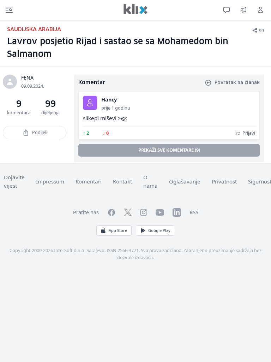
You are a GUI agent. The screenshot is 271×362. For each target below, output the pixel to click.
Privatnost (224, 181)
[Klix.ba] (135, 9)
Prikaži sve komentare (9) (169, 150)
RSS (193, 212)
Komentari (89, 181)
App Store (118, 230)
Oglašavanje (184, 181)
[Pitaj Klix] (226, 10)
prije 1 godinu (115, 108)
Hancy (109, 99)
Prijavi (248, 133)
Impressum (50, 181)
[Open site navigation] (9, 10)
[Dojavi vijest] (243, 10)
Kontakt (122, 181)
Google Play (159, 230)
